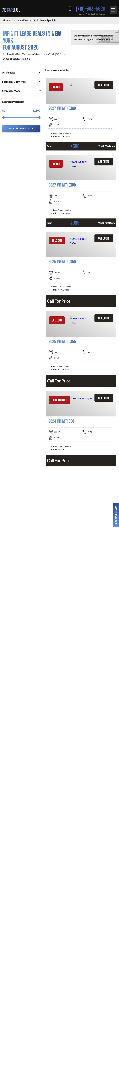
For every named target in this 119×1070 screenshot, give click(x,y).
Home (6, 20)
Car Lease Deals (21, 20)
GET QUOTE (103, 85)
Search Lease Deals (21, 128)
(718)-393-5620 (90, 9)
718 (11, 9)
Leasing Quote (116, 515)
